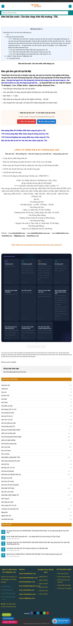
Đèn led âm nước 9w (8, 356)
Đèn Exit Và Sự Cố (7, 416)
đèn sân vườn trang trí (57, 80)
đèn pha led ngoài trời (15, 80)
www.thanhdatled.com (16, 233)
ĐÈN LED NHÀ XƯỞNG (8, 440)
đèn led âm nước (33, 352)
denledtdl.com (7, 236)
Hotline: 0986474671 (9, 622)
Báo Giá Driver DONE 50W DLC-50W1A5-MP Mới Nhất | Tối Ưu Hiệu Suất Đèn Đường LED (34, 554)
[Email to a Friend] (38, 346)
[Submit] (70, 13)
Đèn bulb (4, 399)
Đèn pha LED (7, 586)
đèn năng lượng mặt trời (28, 83)
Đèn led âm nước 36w (24, 354)
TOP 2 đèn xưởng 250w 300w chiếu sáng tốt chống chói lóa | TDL (29, 52)
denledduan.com (33, 236)
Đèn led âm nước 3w (36, 354)
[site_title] (37, 623)
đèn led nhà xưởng (42, 80)
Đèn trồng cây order (7, 502)
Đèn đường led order (7, 413)
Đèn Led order (5, 447)
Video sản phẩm (18, 352)
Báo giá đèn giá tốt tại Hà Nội (14, 37)
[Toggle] (71, 430)
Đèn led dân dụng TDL (8, 426)
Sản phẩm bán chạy (7, 519)
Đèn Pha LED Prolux (7, 481)
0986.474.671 (43, 577)
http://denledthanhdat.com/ (28, 578)
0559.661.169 (43, 591)
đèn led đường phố (30, 356)
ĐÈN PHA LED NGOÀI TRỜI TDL (11, 474)
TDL (48, 623)
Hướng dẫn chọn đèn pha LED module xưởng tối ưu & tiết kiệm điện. (27, 548)
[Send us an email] (41, 612)
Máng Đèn (4, 512)
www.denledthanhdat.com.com (38, 233)
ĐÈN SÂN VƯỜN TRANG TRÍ (10, 495)
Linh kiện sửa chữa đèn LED (10, 509)
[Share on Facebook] (31, 346)
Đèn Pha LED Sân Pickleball (10, 485)
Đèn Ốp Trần (5, 464)
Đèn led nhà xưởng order (9, 444)
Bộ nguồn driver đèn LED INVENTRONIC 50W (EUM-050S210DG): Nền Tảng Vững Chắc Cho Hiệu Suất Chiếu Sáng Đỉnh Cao (38, 543)
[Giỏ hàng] (70, 6)
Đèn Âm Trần (5, 395)
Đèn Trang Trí (5, 498)
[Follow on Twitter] (37, 612)
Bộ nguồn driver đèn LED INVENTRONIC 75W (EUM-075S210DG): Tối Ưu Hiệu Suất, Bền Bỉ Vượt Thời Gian (38, 531)
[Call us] (44, 612)
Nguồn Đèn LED (6, 516)
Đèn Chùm (4, 402)
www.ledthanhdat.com (60, 233)
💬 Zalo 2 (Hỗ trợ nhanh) (46, 121)
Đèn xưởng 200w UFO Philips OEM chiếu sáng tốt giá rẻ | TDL (28, 50)
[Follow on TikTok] (34, 612)
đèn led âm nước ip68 (19, 356)
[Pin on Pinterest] (41, 346)
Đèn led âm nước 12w (43, 352)
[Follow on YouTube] (47, 612)
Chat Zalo (6, 614)
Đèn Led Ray (5, 454)
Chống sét (4, 389)
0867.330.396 (43, 580)
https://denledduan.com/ (27, 594)
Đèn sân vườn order (7, 492)
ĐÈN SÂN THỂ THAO (7, 488)
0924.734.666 (43, 594)
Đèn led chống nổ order (8, 423)
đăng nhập (12, 372)
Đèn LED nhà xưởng (9, 593)
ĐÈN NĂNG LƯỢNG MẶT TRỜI (10, 457)
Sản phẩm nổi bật (13, 58)
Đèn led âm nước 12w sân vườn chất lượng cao (17, 32)
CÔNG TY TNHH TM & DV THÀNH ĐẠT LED (18, 56)
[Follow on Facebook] (31, 612)
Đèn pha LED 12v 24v (8, 468)
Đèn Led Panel (6, 450)
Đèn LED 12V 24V (6, 420)
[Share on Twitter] (34, 346)
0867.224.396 (43, 584)
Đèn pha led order (6, 478)
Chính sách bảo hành (63, 577)
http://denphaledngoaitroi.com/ (29, 586)
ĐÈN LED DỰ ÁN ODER (8, 433)
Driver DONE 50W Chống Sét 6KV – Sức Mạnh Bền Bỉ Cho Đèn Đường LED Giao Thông (33, 536)
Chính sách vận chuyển (64, 588)
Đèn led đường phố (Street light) (11, 437)
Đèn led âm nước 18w (13, 354)
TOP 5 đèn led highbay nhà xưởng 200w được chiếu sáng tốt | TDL (29, 54)
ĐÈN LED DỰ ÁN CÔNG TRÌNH (10, 430)
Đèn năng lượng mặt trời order (10, 461)
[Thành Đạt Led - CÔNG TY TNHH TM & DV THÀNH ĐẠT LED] (36, 6)
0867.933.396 (43, 587)
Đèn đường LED (7, 590)
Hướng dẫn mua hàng (64, 585)
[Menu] (3, 6)
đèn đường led (29, 80)
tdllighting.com (19, 236)
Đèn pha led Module (7, 471)
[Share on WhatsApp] (28, 346)
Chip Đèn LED (5, 385)
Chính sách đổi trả (62, 573)
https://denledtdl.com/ (26, 590)
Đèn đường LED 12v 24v (8, 409)
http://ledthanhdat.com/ (27, 582)
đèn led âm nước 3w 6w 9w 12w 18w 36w (52, 354)
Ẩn (41, 29)
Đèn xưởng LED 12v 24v (8, 505)
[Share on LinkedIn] (44, 346)
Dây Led (3, 392)
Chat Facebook (8, 618)
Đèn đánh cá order (7, 406)
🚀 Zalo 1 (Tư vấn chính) (27, 121)
